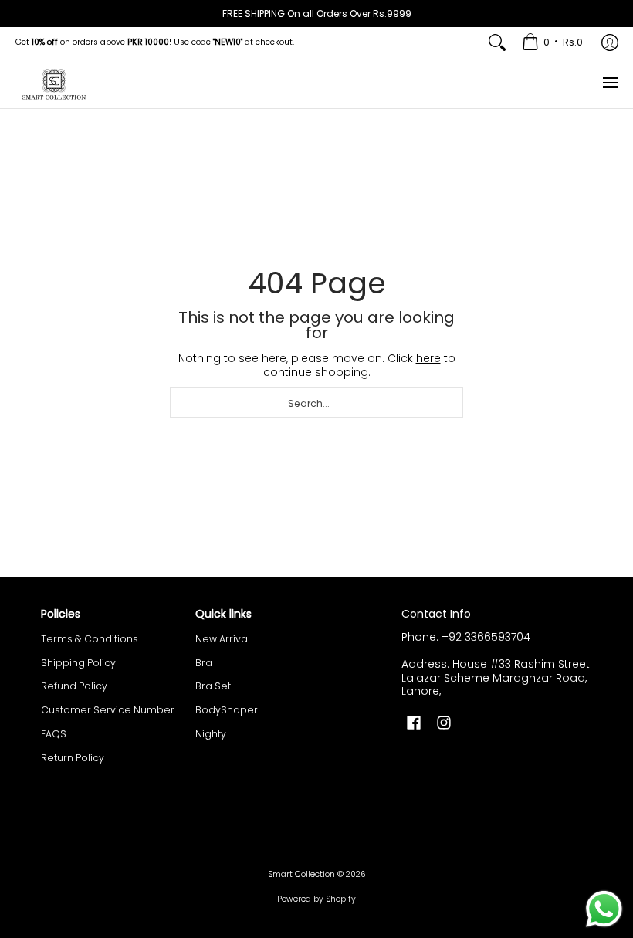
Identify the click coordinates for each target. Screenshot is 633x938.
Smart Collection (301, 874)
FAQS (53, 733)
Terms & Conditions (89, 638)
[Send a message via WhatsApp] (604, 909)
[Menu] (609, 83)
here (428, 358)
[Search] (497, 42)
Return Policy (72, 757)
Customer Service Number (107, 709)
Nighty (210, 733)
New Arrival (222, 638)
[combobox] (316, 402)
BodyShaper (226, 709)
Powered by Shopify (316, 899)
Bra (203, 662)
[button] (414, 722)
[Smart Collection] (54, 83)
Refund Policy (74, 685)
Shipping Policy (78, 662)
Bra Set (213, 685)
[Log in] (609, 42)
